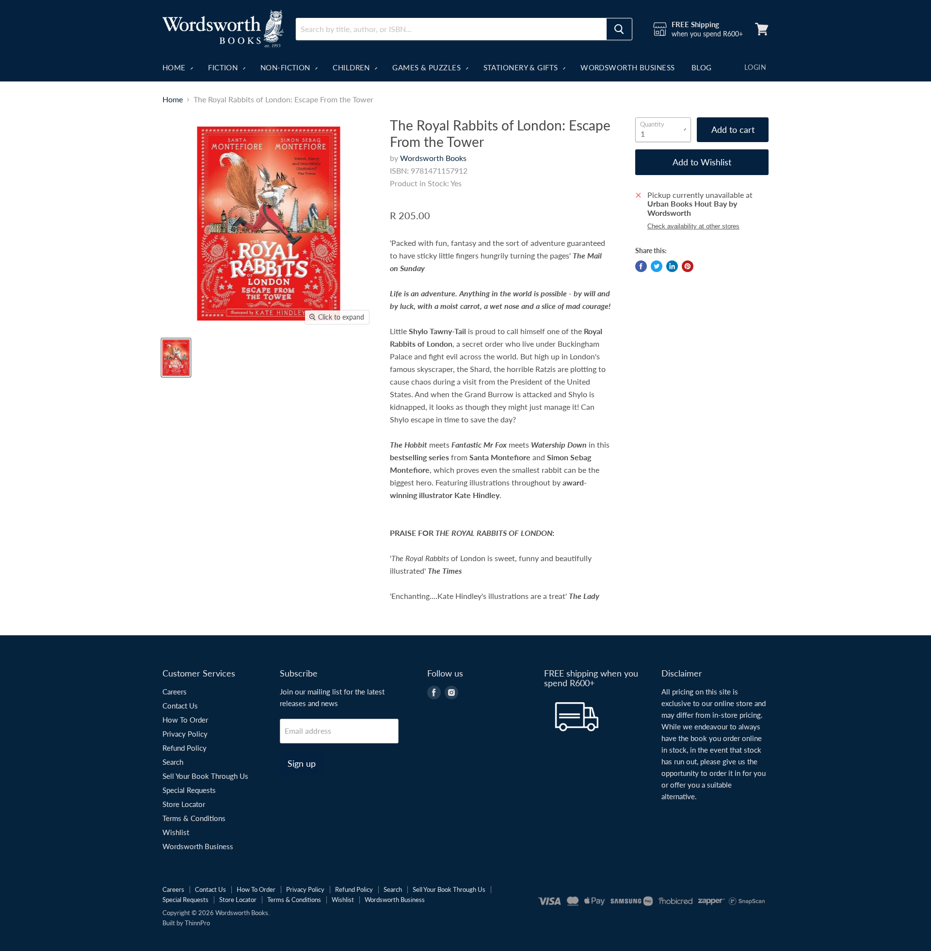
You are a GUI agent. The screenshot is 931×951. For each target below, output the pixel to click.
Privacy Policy (185, 733)
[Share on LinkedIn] (672, 266)
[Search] (619, 29)
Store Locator (183, 804)
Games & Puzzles (427, 67)
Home (175, 67)
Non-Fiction (286, 67)
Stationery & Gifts (522, 67)
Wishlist (175, 832)
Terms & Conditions (193, 818)
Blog (701, 67)
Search (172, 762)
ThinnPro (197, 923)
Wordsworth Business (627, 67)
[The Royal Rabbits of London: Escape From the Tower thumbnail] (176, 357)
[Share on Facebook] (641, 266)
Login (755, 67)
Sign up (302, 763)
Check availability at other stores (693, 226)
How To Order (185, 719)
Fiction (224, 67)
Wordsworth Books (433, 157)
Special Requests (189, 790)
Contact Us (180, 705)
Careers (174, 691)
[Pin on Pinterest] (687, 266)
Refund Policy (184, 747)
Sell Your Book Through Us (205, 776)
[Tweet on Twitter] (656, 266)
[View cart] (761, 29)
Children (352, 67)
